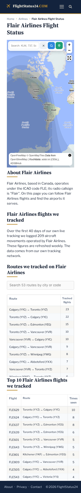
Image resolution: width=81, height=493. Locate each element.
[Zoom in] (69, 45)
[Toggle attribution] (69, 163)
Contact (36, 487)
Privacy (22, 487)
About (8, 487)
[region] (40, 103)
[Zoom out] (69, 50)
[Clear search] (43, 45)
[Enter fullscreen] (69, 58)
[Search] (70, 6)
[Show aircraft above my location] (59, 45)
